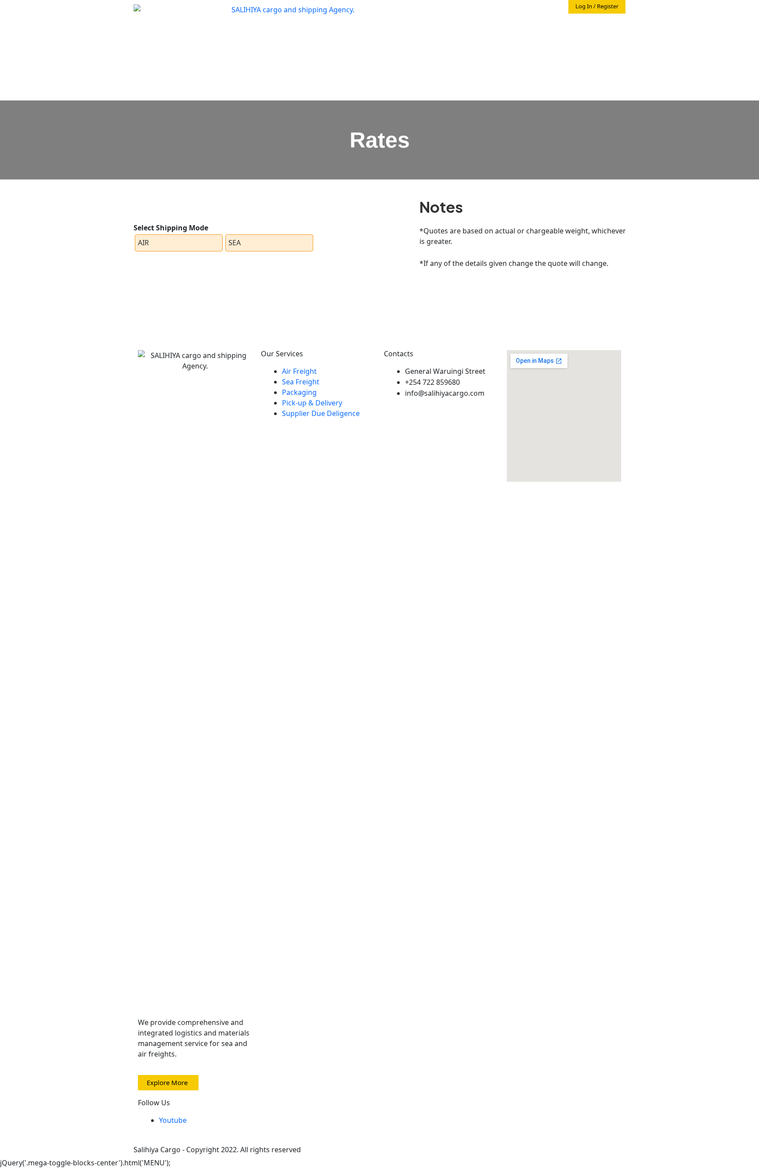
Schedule (555, 49)
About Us (560, 31)
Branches (605, 66)
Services (597, 31)
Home (526, 31)
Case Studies (600, 49)
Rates (526, 66)
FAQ (550, 66)
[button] (168, 1082)
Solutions (505, 49)
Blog (573, 66)
